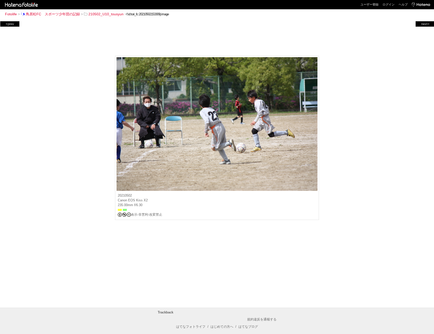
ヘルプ (403, 4)
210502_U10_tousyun (106, 14)
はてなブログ (248, 326)
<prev (10, 24)
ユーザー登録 (369, 4)
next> (425, 24)
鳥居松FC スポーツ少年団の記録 (53, 14)
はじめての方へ (221, 326)
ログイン (389, 4)
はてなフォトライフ (190, 326)
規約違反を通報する (262, 319)
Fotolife (11, 14)
